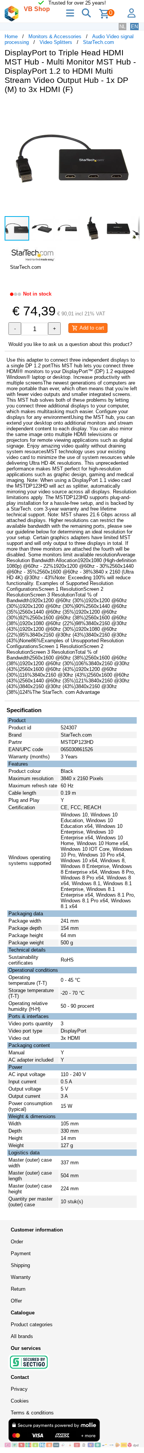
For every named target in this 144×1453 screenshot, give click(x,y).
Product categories (32, 1324)
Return (18, 1289)
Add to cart (91, 328)
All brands (22, 1336)
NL (122, 26)
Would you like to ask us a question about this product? (70, 344)
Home (11, 36)
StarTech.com (98, 42)
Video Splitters (56, 42)
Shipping (20, 1265)
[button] (132, 108)
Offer (16, 1301)
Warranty (21, 1277)
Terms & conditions (32, 1413)
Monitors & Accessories (54, 36)
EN (134, 26)
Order (17, 1242)
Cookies (20, 1401)
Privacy (19, 1389)
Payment (21, 1253)
